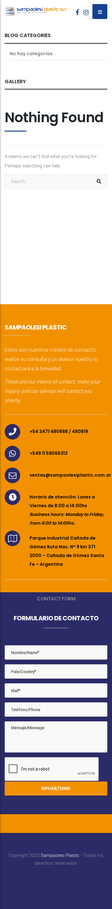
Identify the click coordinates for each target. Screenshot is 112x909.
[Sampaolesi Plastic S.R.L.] (36, 7)
